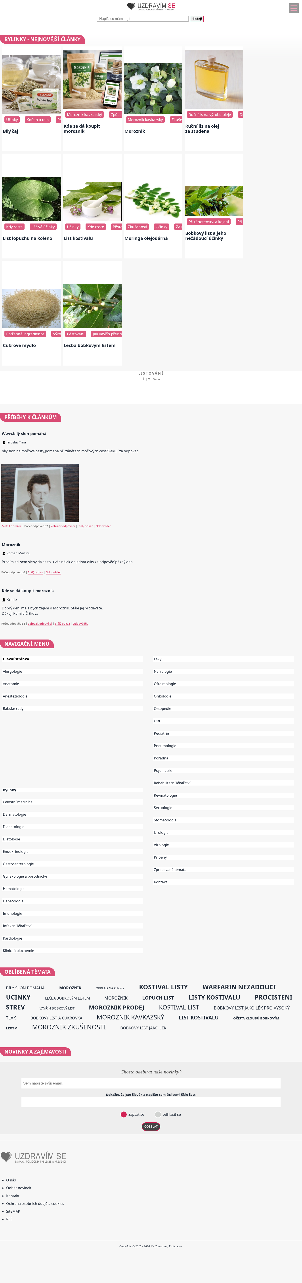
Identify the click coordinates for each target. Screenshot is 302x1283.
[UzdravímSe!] (151, 11)
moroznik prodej (116, 1007)
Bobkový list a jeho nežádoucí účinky (205, 235)
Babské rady (13, 708)
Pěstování (121, 226)
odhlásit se (171, 1114)
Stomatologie (165, 820)
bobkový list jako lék (143, 1028)
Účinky (12, 119)
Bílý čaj (10, 131)
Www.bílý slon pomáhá (24, 433)
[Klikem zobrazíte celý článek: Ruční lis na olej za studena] (214, 107)
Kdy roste (14, 226)
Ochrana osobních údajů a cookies (35, 1203)
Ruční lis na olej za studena (202, 128)
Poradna (161, 758)
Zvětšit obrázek (11, 526)
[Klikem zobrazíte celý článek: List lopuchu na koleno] (31, 219)
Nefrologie (163, 671)
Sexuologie (163, 807)
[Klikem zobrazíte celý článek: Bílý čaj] (31, 112)
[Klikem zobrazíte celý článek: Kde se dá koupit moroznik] (92, 107)
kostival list (179, 1007)
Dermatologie (14, 814)
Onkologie (162, 696)
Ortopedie (162, 708)
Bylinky (9, 790)
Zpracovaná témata (170, 869)
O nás (11, 1180)
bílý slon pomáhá (25, 987)
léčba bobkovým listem (67, 998)
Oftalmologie (165, 683)
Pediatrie (161, 733)
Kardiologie (12, 938)
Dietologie (11, 839)
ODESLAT (151, 1126)
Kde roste (95, 226)
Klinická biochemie (18, 950)
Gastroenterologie (18, 863)
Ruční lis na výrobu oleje (210, 114)
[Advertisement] (75, 753)
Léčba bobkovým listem (90, 345)
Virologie (161, 844)
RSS (9, 1219)
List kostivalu (78, 238)
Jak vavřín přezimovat (112, 333)
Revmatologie (165, 795)
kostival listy (163, 987)
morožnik (116, 998)
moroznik (70, 987)
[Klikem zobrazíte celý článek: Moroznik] (153, 112)
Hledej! (196, 19)
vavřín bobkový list (57, 1008)
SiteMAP (13, 1211)
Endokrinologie (16, 851)
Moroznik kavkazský (84, 114)
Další (156, 379)
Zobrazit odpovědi (63, 526)
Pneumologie (165, 745)
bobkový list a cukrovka (56, 1018)
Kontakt (160, 882)
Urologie (161, 832)
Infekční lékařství (17, 925)
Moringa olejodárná (146, 238)
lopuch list (158, 997)
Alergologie (12, 671)
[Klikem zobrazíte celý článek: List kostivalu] (92, 219)
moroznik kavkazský (130, 1017)
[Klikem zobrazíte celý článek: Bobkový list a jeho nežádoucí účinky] (214, 214)
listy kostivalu (214, 997)
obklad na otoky (110, 988)
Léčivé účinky (43, 226)
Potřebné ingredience (25, 333)
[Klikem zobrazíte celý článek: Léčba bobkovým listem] (92, 326)
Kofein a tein (38, 119)
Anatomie (11, 683)
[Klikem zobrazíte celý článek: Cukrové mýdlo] (31, 326)
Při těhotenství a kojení (209, 221)
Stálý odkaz (85, 526)
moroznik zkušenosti (69, 1027)
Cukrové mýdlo (19, 345)
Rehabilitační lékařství (172, 782)
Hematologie (14, 888)
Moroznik (134, 131)
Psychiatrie (163, 770)
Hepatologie (13, 901)
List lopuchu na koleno (27, 238)
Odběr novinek (18, 1187)
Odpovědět (103, 526)
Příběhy (160, 857)
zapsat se (136, 1114)
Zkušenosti (137, 226)
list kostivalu (199, 1017)
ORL (157, 721)
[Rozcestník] (294, 8)
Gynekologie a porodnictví (25, 876)
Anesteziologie (15, 696)
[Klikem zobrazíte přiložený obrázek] (40, 521)
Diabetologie (13, 826)
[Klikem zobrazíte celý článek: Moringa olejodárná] (153, 219)
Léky (157, 659)
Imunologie (12, 913)
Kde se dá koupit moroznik (82, 128)
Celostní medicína (17, 801)
